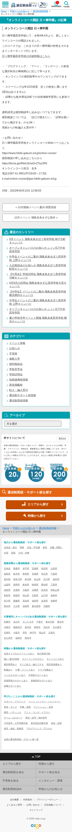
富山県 (37, 579)
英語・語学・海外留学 (36, 718)
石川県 (46, 579)
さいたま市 (28, 622)
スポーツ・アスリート (15, 701)
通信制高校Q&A (12, 789)
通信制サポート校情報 (22, 395)
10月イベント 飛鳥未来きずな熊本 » (36, 217)
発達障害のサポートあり (16, 680)
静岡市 (37, 627)
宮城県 (35, 568)
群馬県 (26, 574)
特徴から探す (47, 763)
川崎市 (7, 627)
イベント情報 (17, 343)
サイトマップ (36, 810)
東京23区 (50, 622)
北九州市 (8, 638)
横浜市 (60, 622)
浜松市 (46, 627)
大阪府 (26, 590)
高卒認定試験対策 (39, 723)
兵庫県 (35, 590)
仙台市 (16, 622)
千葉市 (39, 622)
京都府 (16, 590)
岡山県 (26, 595)
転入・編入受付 (18, 390)
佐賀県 (44, 601)
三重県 (54, 584)
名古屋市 (57, 627)
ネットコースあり (55, 659)
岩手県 (26, 568)
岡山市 (42, 632)
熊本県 (7, 606)
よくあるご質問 (14, 805)
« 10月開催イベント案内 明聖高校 (36, 207)
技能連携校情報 (18, 379)
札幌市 (7, 622)
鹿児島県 (36, 606)
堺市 (25, 632)
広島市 (51, 632)
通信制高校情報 (40, 11)
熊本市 (28, 638)
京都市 (7, 632)
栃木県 (16, 574)
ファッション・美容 (43, 707)
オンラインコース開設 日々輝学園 (17, 14)
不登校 (13, 353)
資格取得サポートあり (41, 680)
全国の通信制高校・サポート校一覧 (21, 739)
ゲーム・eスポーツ (13, 718)
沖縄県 (46, 606)
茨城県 (35, 574)
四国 (13, 553)
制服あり (8, 670)
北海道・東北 (10, 547)
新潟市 (28, 627)
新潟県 (28, 579)
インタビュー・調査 (51, 780)
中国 (6, 553)
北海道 (7, 568)
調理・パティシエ (12, 712)
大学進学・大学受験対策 (16, 723)
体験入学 (14, 358)
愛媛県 (16, 601)
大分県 (16, 606)
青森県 (16, 568)
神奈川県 (17, 579)
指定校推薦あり (54, 664)
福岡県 (35, 601)
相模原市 (17, 627)
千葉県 (54, 574)
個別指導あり (10, 664)
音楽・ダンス (10, 707)
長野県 (16, 584)
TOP (38, 756)
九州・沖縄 (23, 553)
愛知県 (44, 584)
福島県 (7, 574)
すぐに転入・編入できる (32, 664)
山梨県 (7, 584)
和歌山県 (55, 590)
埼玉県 (44, 574)
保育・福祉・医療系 (13, 728)
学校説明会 (16, 374)
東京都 (7, 579)
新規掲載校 (16, 384)
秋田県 (44, 568)
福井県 (56, 579)
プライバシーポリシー (47, 799)
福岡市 (18, 638)
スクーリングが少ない (33, 659)
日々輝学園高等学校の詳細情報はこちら (26, 56)
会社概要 (14, 799)
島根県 (16, 595)
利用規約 (27, 799)
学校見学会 (16, 369)
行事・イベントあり (25, 670)
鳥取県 (7, 595)
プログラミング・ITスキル (39, 728)
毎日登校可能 (43, 653)
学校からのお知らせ (19, 11)
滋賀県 (7, 590)
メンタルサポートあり (15, 675)
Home (4, 11)
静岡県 (35, 584)
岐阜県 (26, 584)
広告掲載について (52, 805)
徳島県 (54, 595)
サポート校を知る (49, 772)
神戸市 (33, 632)
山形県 (54, 568)
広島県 (35, 595)
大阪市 (16, 632)
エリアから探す (12, 763)
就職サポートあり (12, 686)
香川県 (7, 601)
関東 (22, 547)
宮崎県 (26, 606)
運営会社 (62, 438)
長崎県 (54, 601)
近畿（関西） (56, 547)
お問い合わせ (33, 805)
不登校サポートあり (38, 675)
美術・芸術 (56, 723)
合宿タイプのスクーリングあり (19, 653)
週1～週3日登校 (11, 659)
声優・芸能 (25, 707)
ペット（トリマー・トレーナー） (44, 701)
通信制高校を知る (13, 772)
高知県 (26, 601)
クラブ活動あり (45, 670)
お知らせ (14, 348)
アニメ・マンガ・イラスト (37, 712)
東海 (45, 547)
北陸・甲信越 (33, 547)
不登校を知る (11, 780)
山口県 (44, 595)
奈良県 (44, 590)
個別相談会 (16, 364)
